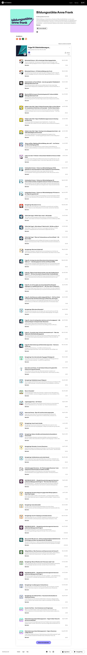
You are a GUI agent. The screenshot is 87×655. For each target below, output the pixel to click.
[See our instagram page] (53, 652)
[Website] (37, 32)
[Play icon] (29, 52)
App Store (66, 652)
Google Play (79, 652)
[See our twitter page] (50, 652)
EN (83, 2)
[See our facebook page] (47, 652)
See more (38, 25)
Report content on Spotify (65, 43)
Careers (18, 651)
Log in (70, 2)
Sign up (76, 2)
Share (68, 53)
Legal (23, 651)
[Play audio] (69, 47)
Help (27, 651)
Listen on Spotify (42, 28)
